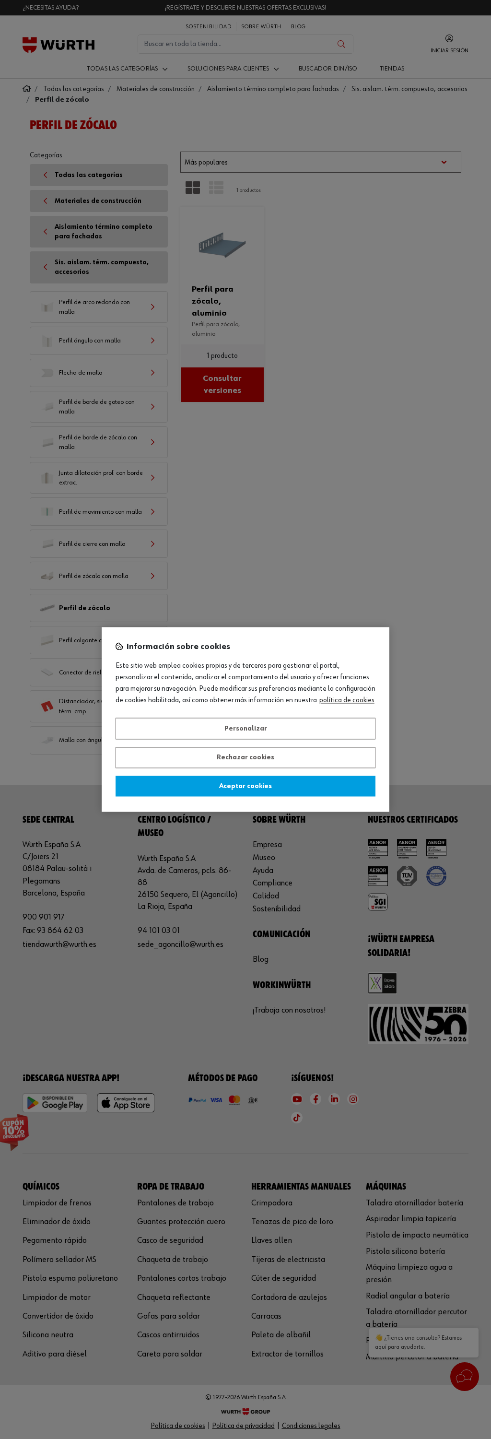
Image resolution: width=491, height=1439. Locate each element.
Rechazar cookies (245, 758)
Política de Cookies (346, 701)
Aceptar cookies (245, 786)
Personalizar (245, 728)
